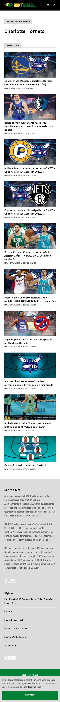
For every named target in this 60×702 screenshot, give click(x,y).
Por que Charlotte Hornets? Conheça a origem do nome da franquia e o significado (28, 383)
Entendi (30, 695)
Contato (8, 611)
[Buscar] (54, 5)
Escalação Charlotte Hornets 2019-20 (25, 465)
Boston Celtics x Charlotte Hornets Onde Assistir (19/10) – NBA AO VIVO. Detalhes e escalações (27, 255)
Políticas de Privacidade (15, 628)
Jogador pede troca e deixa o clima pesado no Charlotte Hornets (28, 341)
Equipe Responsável (13, 620)
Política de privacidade (30, 686)
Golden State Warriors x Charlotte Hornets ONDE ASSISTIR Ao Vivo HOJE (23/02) (28, 82)
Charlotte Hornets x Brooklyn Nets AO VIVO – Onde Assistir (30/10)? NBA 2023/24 (29, 211)
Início (9, 21)
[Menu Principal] (48, 5)
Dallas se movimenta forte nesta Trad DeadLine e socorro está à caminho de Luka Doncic (28, 126)
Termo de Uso (10, 645)
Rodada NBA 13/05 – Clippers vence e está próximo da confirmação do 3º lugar (27, 425)
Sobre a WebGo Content (15, 637)
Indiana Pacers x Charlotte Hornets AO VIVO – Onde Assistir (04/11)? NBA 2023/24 (29, 170)
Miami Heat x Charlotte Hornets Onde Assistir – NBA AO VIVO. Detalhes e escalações (30, 299)
